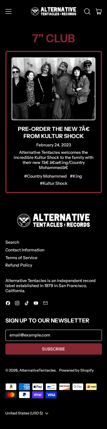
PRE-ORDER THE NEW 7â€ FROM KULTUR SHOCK (53, 133)
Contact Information (24, 250)
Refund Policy (18, 265)
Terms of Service (21, 257)
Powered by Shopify (76, 370)
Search (12, 242)
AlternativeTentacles (37, 370)
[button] (87, 11)
